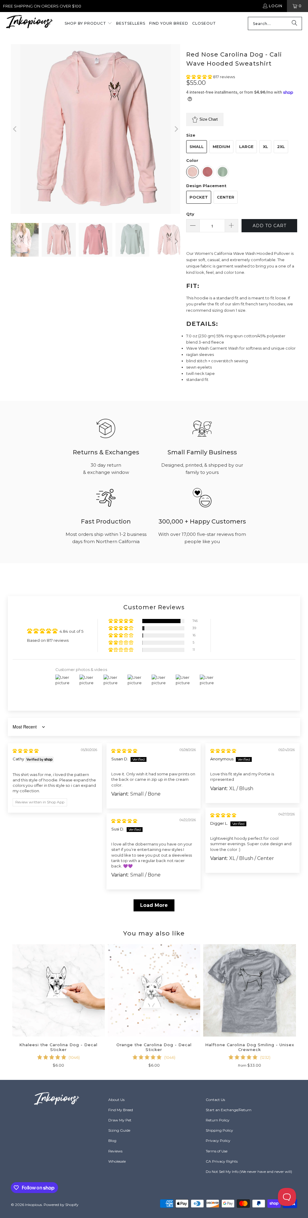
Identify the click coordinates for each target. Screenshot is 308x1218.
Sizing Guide (119, 1130)
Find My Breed (120, 1110)
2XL (281, 146)
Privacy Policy (218, 1140)
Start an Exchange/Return (228, 1110)
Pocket (198, 197)
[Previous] (15, 129)
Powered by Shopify (61, 1204)
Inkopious (33, 1204)
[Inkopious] (29, 23)
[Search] (294, 23)
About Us (116, 1099)
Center (225, 197)
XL (265, 146)
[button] (88, 24)
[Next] (175, 129)
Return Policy (217, 1120)
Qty (190, 214)
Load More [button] (154, 905)
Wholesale (117, 1161)
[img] (25, 750)
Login (275, 6)
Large (246, 146)
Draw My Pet (119, 1120)
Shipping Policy (219, 1130)
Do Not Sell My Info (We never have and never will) (249, 1171)
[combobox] (275, 23)
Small (196, 146)
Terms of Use (216, 1151)
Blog (112, 1140)
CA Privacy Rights (222, 1161)
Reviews (115, 1151)
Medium (221, 146)
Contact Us (215, 1099)
